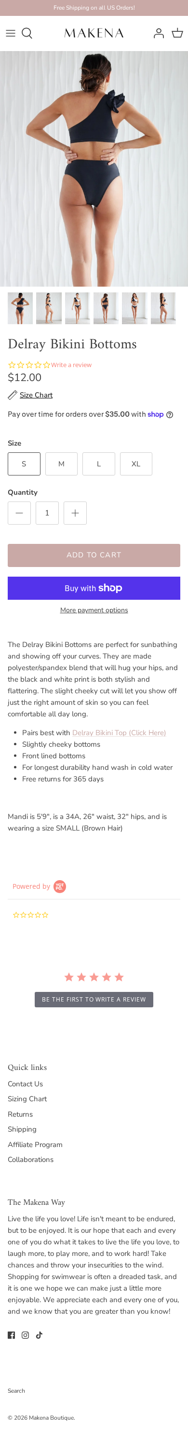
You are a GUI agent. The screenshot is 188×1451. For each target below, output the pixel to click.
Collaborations (31, 1159)
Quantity (23, 492)
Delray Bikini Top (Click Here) (119, 733)
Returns (20, 1114)
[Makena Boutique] (94, 33)
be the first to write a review (94, 999)
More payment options (94, 611)
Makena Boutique (51, 1418)
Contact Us (25, 1084)
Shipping (22, 1129)
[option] (94, 169)
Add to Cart (94, 555)
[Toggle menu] (10, 33)
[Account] (156, 33)
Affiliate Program (35, 1144)
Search (16, 1391)
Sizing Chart (27, 1099)
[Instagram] (25, 1335)
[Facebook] (11, 1335)
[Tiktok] (39, 1335)
